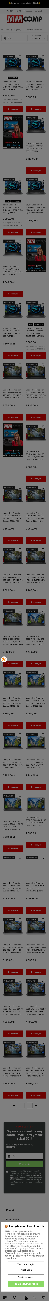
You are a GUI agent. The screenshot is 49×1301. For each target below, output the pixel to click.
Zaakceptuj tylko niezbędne (26, 1267)
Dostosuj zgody (26, 1277)
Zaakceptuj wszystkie (26, 1283)
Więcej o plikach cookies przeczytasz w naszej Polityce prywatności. (24, 1255)
